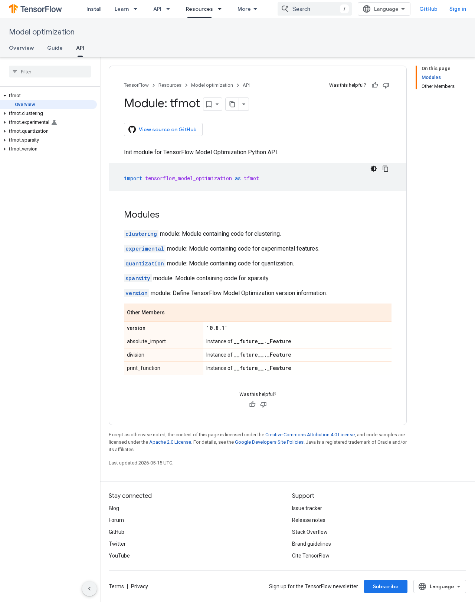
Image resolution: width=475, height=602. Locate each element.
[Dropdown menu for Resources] (222, 9)
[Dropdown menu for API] (170, 9)
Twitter (117, 544)
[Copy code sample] (386, 169)
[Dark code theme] (374, 169)
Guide (55, 47)
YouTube (119, 556)
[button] (48, 95)
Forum (116, 520)
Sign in (457, 9)
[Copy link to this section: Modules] (167, 215)
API (157, 9)
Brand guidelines (311, 544)
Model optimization (42, 32)
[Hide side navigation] (89, 588)
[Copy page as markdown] (232, 104)
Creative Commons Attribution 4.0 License (310, 434)
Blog (114, 508)
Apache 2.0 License (170, 442)
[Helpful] (374, 85)
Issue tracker (307, 508)
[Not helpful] (386, 85)
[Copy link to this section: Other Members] (172, 313)
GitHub (428, 9)
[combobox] (315, 9)
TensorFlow (136, 85)
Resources (199, 9)
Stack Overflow (310, 532)
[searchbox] (50, 71)
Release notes (308, 520)
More (244, 9)
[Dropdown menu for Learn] (138, 9)
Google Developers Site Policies (269, 442)
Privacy (139, 586)
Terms (116, 586)
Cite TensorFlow (311, 556)
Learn (122, 9)
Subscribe (386, 586)
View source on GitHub (168, 129)
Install (93, 9)
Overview (21, 47)
